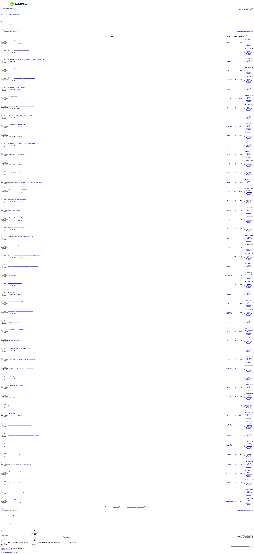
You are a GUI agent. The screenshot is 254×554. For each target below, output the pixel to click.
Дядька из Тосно (248, 405)
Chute (248, 367)
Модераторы (9, 24)
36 (18, 52)
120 (22, 80)
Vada (229, 349)
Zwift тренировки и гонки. (20, 124)
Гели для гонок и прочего (14, 405)
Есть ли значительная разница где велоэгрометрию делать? (21, 359)
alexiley (228, 135)
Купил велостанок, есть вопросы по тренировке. (25, 134)
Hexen (228, 200)
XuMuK (229, 387)
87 (18, 220)
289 (20, 192)
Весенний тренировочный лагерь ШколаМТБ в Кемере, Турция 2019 (23, 435)
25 (21, 164)
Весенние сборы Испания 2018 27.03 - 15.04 (18, 444)
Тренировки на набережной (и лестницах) (23, 236)
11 (18, 331)
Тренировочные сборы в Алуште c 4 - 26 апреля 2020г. (20, 368)
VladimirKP (248, 162)
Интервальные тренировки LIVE (15, 301)
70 (21, 43)
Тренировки (16, 14)
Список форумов (4, 14)
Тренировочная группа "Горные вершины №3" (24, 78)
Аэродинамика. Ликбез (19, 227)
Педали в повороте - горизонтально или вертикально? (26, 143)
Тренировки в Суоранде (19, 87)
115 (18, 201)
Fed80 (248, 491)
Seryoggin (229, 98)
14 (18, 294)
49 (19, 89)
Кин (229, 219)
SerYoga (248, 482)
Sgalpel (248, 60)
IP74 (229, 322)
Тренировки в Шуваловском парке (22, 217)
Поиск (251, 8)
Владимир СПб (228, 275)
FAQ (246, 8)
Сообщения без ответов (6, 11)
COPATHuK (248, 116)
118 (18, 80)
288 (18, 192)
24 (19, 164)
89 (21, 220)
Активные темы (15, 11)
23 (18, 164)
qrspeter (248, 41)
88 (19, 220)
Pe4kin (228, 154)
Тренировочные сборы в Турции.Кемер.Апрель (19, 348)
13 (249, 31)
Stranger (229, 42)
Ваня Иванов (229, 79)
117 (22, 201)
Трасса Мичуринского (13, 275)
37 (19, 52)
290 (22, 192)
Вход (3, 8)
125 (18, 257)
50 (21, 89)
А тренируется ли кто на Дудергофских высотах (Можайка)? (22, 161)
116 (20, 201)
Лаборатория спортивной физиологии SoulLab (24, 499)
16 (19, 98)
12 (19, 331)
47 (19, 126)
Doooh (248, 125)
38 (21, 52)
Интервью (16, 68)
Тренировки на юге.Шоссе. (20, 199)
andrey (228, 191)
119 (20, 80)
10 (20, 502)
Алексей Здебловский (229, 313)
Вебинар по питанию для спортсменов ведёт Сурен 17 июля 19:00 (23, 266)
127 (22, 257)
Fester (248, 312)
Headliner (249, 218)
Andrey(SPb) (229, 368)
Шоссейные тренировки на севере (22, 40)
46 (18, 126)
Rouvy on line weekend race (14, 322)
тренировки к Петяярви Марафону (22, 471)
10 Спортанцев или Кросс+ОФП (21, 50)
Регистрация (10, 8)
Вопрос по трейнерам (19, 385)
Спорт (10, 14)
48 (18, 89)
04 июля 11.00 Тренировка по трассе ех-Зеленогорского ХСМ (28, 182)
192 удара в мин (11, 413)
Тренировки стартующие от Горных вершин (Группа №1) (27, 255)
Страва (15, 96)
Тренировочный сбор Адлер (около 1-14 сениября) (19, 464)
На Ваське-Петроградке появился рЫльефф (24, 482)
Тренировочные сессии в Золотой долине (17, 394)
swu (229, 163)
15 (18, 98)
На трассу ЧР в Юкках (19, 329)
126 (20, 257)
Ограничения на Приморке (14, 210)
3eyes (249, 228)
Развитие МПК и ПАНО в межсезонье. (17, 154)
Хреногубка (248, 200)
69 (19, 43)
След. (252, 31)
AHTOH (249, 144)
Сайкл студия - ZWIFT (13, 376)
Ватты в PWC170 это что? (14, 340)
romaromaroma (249, 134)
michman (229, 117)
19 (19, 415)
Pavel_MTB (228, 473)
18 (18, 415)
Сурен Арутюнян (229, 501)
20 (21, 415)
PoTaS (248, 472)
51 (21, 136)
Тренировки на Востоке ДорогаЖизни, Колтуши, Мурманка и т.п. (29, 59)
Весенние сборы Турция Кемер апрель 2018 (18, 492)
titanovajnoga (229, 51)
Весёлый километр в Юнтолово (15, 283)
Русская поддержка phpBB (7, 549)
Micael (228, 331)
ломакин (249, 88)
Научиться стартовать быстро (14, 245)
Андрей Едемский (249, 330)
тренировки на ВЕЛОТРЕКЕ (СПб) (22, 189)
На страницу (240, 31)
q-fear (229, 61)
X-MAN (249, 284)
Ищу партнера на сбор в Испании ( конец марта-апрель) (20, 454)
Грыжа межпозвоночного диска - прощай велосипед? (20, 115)
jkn (228, 70)
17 (21, 98)
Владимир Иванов (229, 256)
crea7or (228, 107)
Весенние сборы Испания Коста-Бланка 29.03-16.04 (19, 425)
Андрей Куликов (248, 358)
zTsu (249, 181)
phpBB (7, 548)
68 (18, 43)
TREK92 (229, 454)
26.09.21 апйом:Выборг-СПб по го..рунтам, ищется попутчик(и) (22, 172)
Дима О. (249, 69)
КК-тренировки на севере (14, 292)
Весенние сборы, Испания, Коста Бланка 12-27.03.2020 (20, 311)
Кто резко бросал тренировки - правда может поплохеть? (21, 106)
